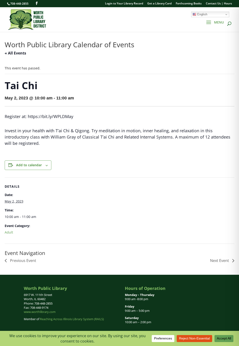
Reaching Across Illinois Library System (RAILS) (72, 319)
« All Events (15, 53)
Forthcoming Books (189, 3)
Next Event (220, 260)
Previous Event (22, 260)
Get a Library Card (159, 3)
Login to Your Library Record (124, 3)
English (201, 14)
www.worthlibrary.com (40, 312)
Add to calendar (29, 165)
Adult (9, 232)
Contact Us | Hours (219, 3)
